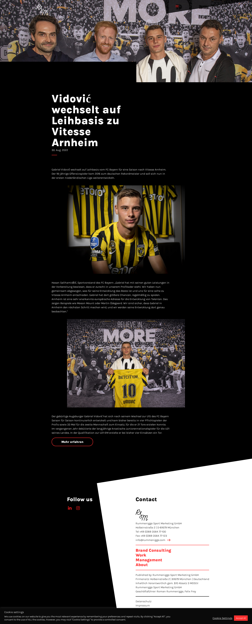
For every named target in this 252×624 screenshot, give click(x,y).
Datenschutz (143, 601)
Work (141, 555)
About (142, 564)
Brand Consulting (153, 550)
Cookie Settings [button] (222, 618)
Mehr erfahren (72, 442)
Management (149, 560)
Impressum (143, 605)
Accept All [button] (241, 618)
